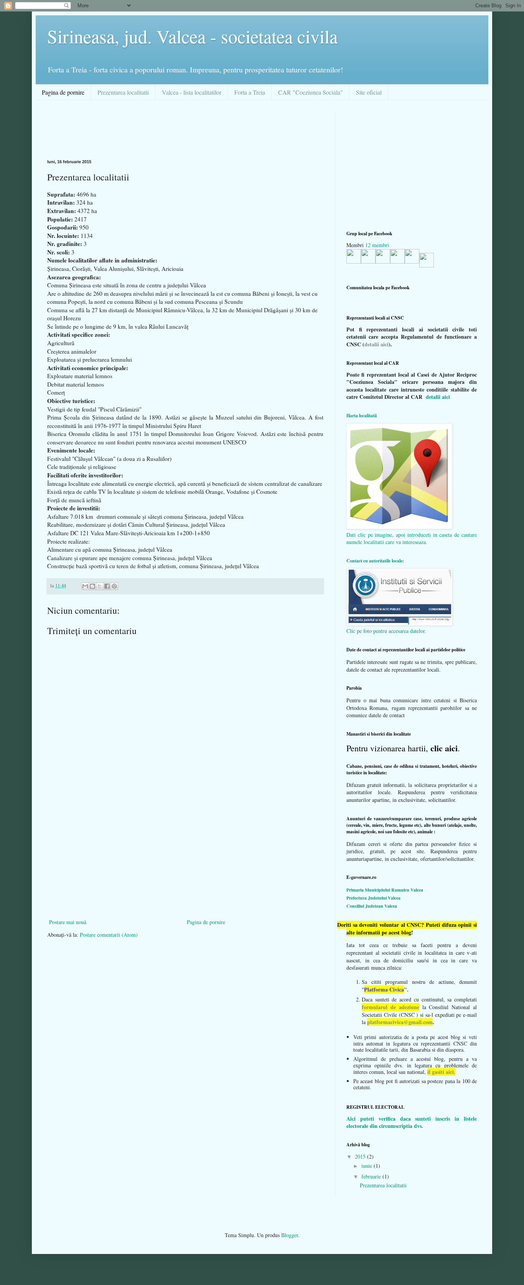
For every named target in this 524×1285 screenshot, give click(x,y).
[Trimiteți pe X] (100, 586)
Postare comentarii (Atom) (109, 934)
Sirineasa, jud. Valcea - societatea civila (192, 36)
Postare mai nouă (67, 922)
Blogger (289, 1235)
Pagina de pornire (63, 92)
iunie (367, 1165)
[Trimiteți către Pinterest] (114, 586)
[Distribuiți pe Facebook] (107, 586)
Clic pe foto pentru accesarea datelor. (386, 630)
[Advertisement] (186, 128)
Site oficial (369, 92)
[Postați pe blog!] (92, 586)
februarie (371, 1176)
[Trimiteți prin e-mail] (85, 586)
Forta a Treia (249, 92)
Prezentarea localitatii (123, 92)
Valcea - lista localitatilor (191, 92)
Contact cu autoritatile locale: (375, 560)
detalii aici (376, 344)
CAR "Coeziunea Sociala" (310, 92)
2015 (361, 1156)
